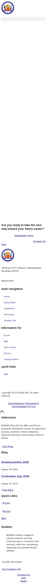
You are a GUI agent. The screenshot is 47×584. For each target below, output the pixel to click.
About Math (10, 302)
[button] (23, 19)
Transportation (11, 359)
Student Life (10, 320)
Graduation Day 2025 (15, 476)
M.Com (7, 353)
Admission (9, 314)
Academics (9, 308)
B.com (7, 335)
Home (7, 296)
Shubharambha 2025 (15, 462)
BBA (6, 341)
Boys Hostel (10, 347)
